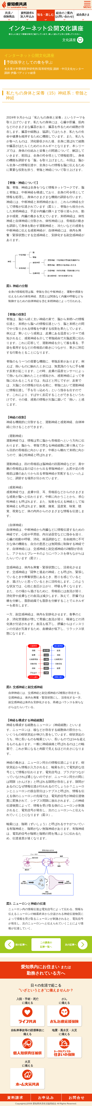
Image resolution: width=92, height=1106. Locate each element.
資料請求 (15, 1097)
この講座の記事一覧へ (46, 944)
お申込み (46, 1097)
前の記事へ (21, 944)
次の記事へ (71, 944)
